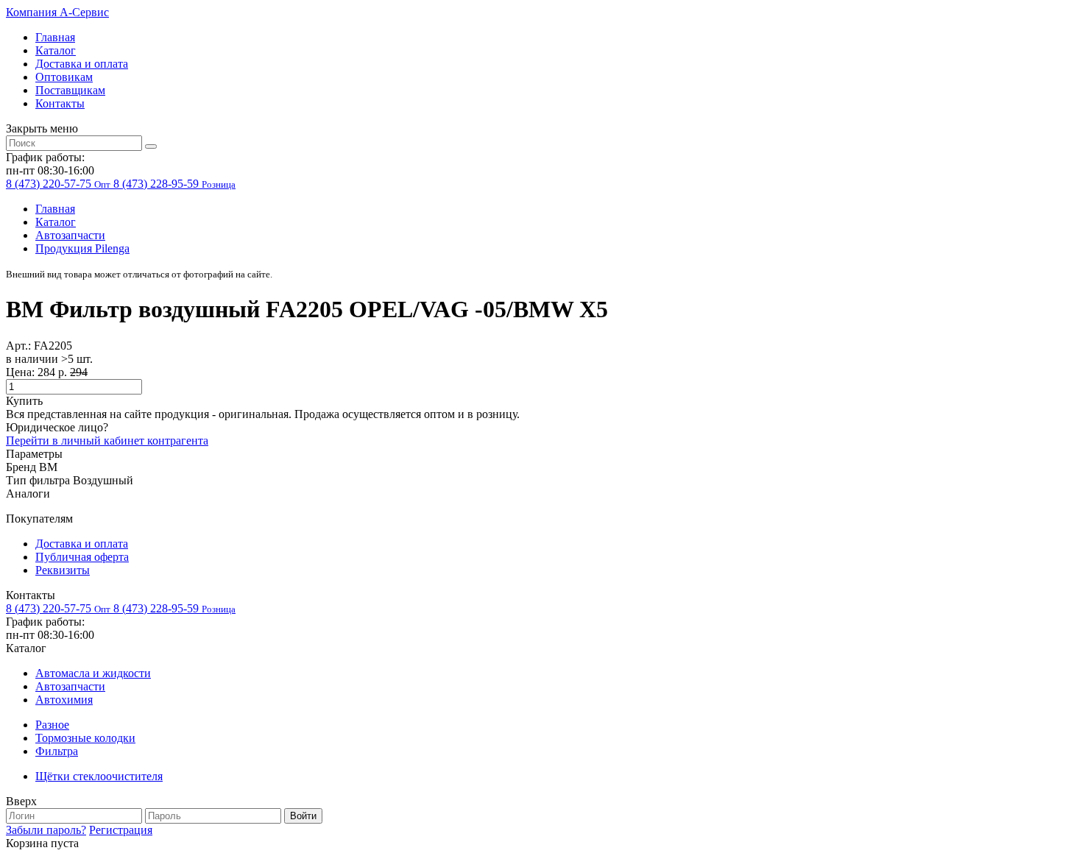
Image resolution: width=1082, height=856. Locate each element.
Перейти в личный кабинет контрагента (107, 440)
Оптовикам (64, 77)
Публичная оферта (82, 557)
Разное (52, 724)
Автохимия (64, 699)
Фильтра (56, 751)
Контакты (60, 103)
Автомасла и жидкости (93, 673)
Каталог (55, 50)
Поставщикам (70, 90)
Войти (303, 815)
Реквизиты (62, 570)
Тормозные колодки (85, 738)
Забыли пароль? (46, 830)
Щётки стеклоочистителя (99, 776)
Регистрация (120, 830)
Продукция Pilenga (82, 248)
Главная (55, 37)
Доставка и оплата (81, 63)
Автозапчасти (70, 235)
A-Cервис (57, 12)
